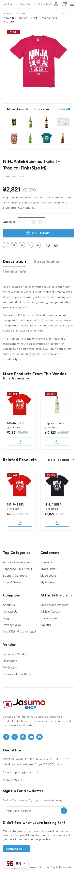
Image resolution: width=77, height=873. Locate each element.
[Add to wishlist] (48, 245)
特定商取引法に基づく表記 (19, 631)
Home (7, 13)
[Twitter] (14, 245)
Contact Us (47, 562)
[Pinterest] (22, 245)
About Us (9, 604)
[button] (72, 4)
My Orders (47, 582)
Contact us (14, 848)
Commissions (48, 618)
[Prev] (64, 13)
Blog (6, 618)
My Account (48, 575)
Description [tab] (14, 261)
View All (63, 109)
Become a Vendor (15, 654)
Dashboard (10, 660)
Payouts (45, 625)
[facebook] (6, 737)
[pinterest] (39, 737)
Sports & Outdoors (15, 575)
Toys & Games (12, 582)
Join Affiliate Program (54, 604)
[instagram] (23, 737)
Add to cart (41, 233)
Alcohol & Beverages (16, 562)
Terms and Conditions (17, 674)
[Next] (70, 13)
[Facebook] (6, 245)
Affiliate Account (50, 611)
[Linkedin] (38, 245)
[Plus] (40, 221)
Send (64, 811)
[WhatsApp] (30, 245)
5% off (13, 31)
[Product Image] (38, 62)
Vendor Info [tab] (15, 271)
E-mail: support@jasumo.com (21, 772)
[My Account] (56, 4)
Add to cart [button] (19, 441)
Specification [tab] (47, 261)
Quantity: (9, 221)
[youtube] (31, 737)
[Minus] (33, 221)
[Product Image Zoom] (68, 90)
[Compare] (56, 245)
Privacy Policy (12, 625)
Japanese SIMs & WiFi (17, 569)
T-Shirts (20, 13)
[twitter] (14, 737)
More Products (14, 378)
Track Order (48, 569)
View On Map (11, 780)
